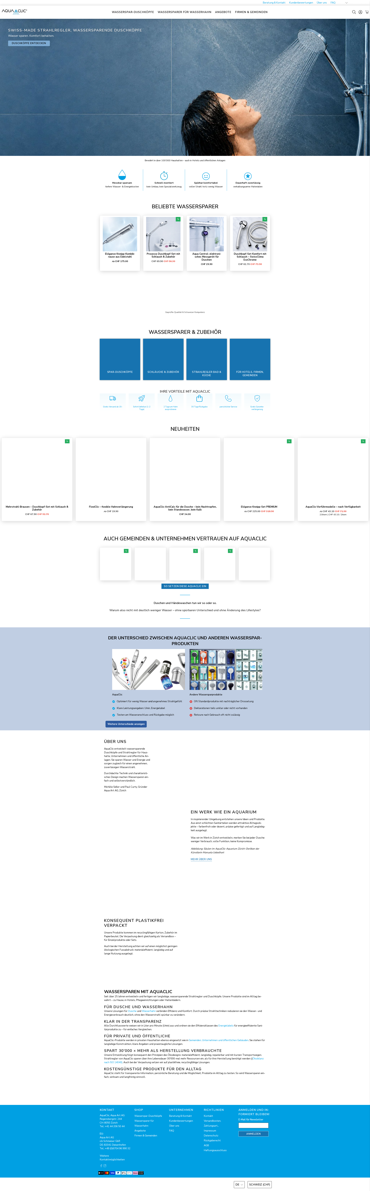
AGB (206, 1145)
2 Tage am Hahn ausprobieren (171, 408)
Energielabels (226, 1025)
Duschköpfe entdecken (29, 43)
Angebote (140, 1130)
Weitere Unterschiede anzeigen (126, 724)
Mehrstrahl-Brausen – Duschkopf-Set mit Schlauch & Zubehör (37, 508)
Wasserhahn (149, 1011)
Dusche (132, 1011)
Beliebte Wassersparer (185, 206)
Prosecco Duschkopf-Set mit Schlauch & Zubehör (163, 255)
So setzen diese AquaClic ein (185, 586)
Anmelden (253, 1134)
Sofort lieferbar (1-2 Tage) (141, 408)
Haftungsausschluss (215, 1150)
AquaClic (110, 1184)
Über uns (322, 2)
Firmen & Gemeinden (145, 1135)
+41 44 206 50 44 (115, 1126)
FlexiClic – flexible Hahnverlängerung (111, 506)
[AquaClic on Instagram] (104, 1166)
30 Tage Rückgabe (199, 406)
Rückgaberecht (212, 1140)
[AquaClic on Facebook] (101, 1166)
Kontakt (208, 1116)
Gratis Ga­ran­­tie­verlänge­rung (257, 408)
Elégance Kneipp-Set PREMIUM (259, 506)
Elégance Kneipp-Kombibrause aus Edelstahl (120, 255)
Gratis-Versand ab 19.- (113, 406)
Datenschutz (211, 1135)
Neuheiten (185, 429)
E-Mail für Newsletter (250, 1119)
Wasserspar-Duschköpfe (148, 1116)
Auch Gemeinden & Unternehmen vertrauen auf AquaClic (185, 538)
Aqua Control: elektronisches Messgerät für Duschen (206, 256)
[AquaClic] (14, 12)
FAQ (333, 2)
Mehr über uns (201, 859)
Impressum (210, 1130)
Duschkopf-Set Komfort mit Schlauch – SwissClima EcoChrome (250, 256)
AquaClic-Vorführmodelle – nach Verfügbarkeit (333, 506)
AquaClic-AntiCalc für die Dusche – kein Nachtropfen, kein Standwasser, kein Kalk (185, 508)
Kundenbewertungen (301, 2)
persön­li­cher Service (228, 406)
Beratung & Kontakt (274, 2)
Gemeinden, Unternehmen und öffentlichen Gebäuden (218, 1040)
